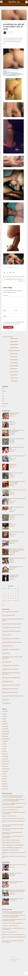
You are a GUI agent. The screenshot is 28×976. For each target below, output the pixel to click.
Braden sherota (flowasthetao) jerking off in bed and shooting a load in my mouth (17, 891)
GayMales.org (13, 959)
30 (17, 600)
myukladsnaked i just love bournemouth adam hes (13, 280)
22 (15, 598)
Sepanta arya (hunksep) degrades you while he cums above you (13, 812)
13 (10, 595)
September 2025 (5, 738)
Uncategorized (5, 403)
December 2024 (5, 761)
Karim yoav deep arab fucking (8, 615)
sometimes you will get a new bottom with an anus (13, 26)
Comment (5, 295)
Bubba (3, 840)
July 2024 (4, 773)
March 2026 (4, 723)
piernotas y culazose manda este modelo (16, 473)
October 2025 (5, 736)
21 (13, 598)
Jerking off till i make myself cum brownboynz (11, 631)
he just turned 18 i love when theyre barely (14, 276)
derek (10, 523)
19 (8, 598)
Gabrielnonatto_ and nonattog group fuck (10, 649)
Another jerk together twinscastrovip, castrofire (11, 623)
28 (13, 600)
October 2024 (5, 766)
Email (16, 310)
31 (3, 602)
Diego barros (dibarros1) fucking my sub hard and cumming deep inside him (13, 800)
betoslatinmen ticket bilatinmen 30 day (10, 692)
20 (10, 598)
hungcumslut (10, 31)
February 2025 (5, 756)
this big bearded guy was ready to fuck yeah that (17, 558)
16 (17, 595)
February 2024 (5, 786)
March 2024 (4, 783)
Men (3, 401)
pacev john (11, 421)
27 (10, 600)
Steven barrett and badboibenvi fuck (15, 807)
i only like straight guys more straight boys (16, 532)
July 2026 (4, 713)
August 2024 (4, 771)
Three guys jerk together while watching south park (12, 833)
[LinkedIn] (14, 272)
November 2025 (5, 733)
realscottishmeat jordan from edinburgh (10, 669)
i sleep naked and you (13, 540)
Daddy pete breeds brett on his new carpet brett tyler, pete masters (13, 804)
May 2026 (4, 718)
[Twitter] (5, 272)
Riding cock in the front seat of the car (17, 865)
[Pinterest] (11, 272)
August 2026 (4, 711)
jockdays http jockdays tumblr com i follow (16, 507)
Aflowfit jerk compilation (14, 413)
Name (5, 310)
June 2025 (4, 746)
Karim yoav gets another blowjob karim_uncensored (12, 825)
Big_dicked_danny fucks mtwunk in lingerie (11, 685)
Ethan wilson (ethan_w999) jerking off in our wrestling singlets (12, 836)
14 (13, 595)
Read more (11, 416)
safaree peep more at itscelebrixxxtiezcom (13, 575)
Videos (3, 406)
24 (3, 600)
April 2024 (4, 781)
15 (15, 595)
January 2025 (5, 758)
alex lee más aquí (13, 464)
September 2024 (5, 768)
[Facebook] (7, 272)
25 (5, 600)
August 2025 (4, 741)
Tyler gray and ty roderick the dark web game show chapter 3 (12, 619)
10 (3, 595)
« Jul (3, 605)
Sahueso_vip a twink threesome (13, 840)
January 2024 (5, 788)
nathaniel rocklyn (5, 699)
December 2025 (5, 731)
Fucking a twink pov (6, 653)
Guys (7, 21)
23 (17, 598)
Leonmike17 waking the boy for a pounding (16, 873)
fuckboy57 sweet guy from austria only (10, 688)
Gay (3, 396)
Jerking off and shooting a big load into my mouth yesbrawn (17, 482)
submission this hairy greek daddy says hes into (13, 821)
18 (5, 598)
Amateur (4, 391)
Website (5, 316)
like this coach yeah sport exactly (16, 566)
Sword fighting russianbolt (7, 681)
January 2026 (5, 728)
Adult (4, 21)
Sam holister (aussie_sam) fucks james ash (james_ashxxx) (11, 673)
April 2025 (4, 751)
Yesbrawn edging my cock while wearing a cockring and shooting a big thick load (12, 796)
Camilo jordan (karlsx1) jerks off (16, 881)
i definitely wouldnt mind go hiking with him (15, 845)
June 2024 (4, 776)
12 (8, 595)
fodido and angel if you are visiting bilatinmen (11, 677)
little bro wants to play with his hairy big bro (17, 499)
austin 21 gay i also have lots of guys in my (15, 818)
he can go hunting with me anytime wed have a (16, 439)
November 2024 (5, 763)
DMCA (13, 961)
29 (15, 600)
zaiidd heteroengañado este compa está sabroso (12, 642)
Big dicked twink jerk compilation (17, 898)
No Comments (12, 267)
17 (3, 598)
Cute (3, 393)
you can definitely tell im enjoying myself (13, 847)
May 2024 (4, 778)
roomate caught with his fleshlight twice (10, 611)
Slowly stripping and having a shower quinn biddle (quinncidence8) (12, 657)
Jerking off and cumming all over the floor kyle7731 (12, 696)
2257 (16, 961)
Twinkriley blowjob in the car (8, 645)
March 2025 (4, 753)
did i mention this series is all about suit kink (17, 456)
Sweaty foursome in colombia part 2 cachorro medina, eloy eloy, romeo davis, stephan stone (16, 550)
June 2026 (4, 716)
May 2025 (4, 748)
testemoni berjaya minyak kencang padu (16, 447)
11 (5, 595)
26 (8, 600)
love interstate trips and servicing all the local (11, 627)
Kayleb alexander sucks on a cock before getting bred (16, 430)
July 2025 (4, 743)
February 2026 (5, 726)
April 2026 (4, 721)
